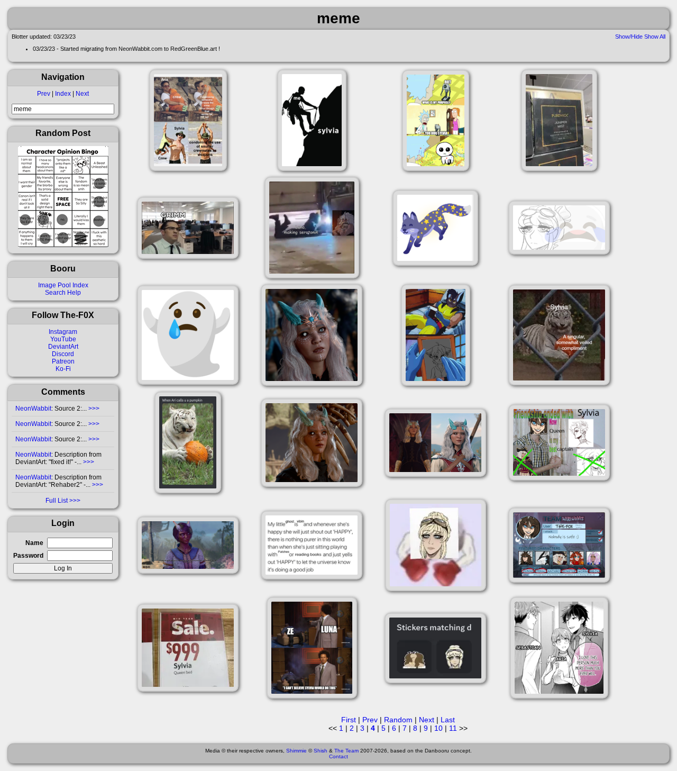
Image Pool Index (63, 285)
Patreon (63, 361)
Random (398, 719)
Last (448, 719)
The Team (346, 751)
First (348, 719)
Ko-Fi (63, 369)
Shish (320, 751)
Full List (56, 500)
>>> (93, 408)
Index (63, 93)
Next (82, 93)
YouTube (63, 339)
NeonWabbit (33, 408)
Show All (654, 36)
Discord (63, 354)
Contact (338, 756)
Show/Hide (629, 36)
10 (438, 728)
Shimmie (296, 751)
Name (34, 543)
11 (453, 728)
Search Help (63, 292)
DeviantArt (63, 346)
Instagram (63, 331)
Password (28, 555)
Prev (43, 93)
